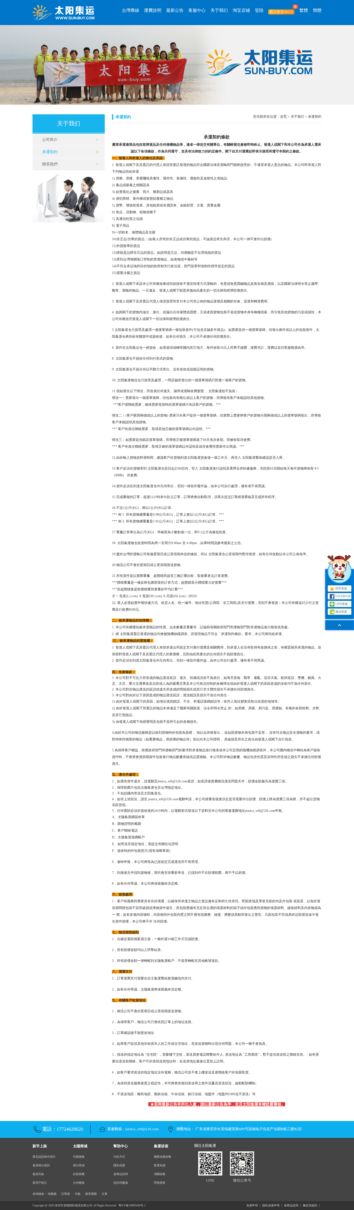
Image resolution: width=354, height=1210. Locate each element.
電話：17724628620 (62, 1129)
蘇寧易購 (91, 1194)
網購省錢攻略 (162, 1156)
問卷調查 (159, 1182)
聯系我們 (50, 164)
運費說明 (152, 10)
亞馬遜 (65, 1194)
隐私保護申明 (271, 1205)
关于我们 (219, 10)
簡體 (317, 10)
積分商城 (79, 1165)
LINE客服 (341, 604)
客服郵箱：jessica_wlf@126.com (133, 1129)
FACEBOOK (343, 596)
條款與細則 (310, 1205)
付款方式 (119, 1156)
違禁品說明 (120, 1174)
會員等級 (38, 1174)
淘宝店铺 (241, 10)
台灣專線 (130, 10)
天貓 (77, 1194)
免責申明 (252, 1205)
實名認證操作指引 (44, 1156)
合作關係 (79, 1182)
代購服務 (79, 1156)
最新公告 (175, 10)
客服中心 (197, 10)
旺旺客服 (341, 588)
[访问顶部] (339, 625)
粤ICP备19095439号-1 (132, 1205)
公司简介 (50, 139)
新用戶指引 (40, 1182)
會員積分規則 (41, 1165)
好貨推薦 (79, 1174)
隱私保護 (119, 1165)
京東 (104, 1194)
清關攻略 (159, 1174)
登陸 (259, 10)
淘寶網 (52, 1194)
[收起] (340, 571)
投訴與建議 (120, 1182)
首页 (283, 116)
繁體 (303, 10)
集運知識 (159, 1165)
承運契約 (50, 152)
